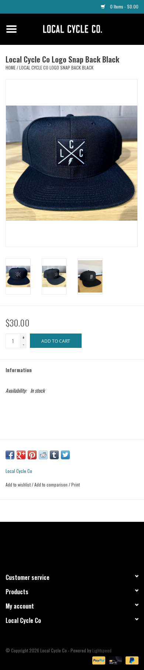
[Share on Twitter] (65, 454)
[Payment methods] (98, 659)
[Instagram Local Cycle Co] (79, 544)
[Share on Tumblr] (54, 454)
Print (75, 484)
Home (11, 67)
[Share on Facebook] (10, 454)
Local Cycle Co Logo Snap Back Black (56, 67)
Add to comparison (51, 484)
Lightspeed (102, 650)
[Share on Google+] (21, 454)
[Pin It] (32, 454)
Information (19, 370)
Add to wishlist (18, 484)
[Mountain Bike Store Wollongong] (83, 28)
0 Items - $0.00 (123, 6)
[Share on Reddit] (43, 454)
